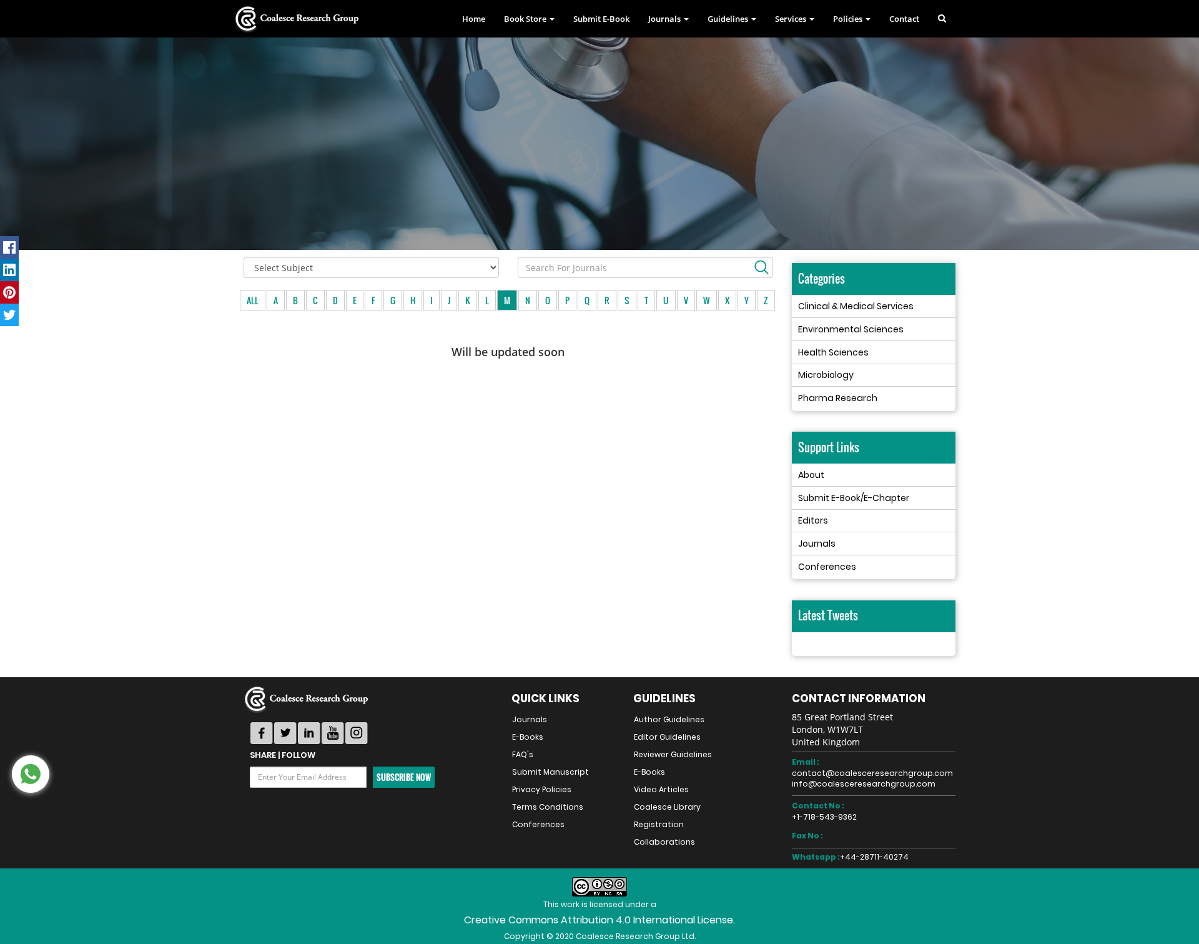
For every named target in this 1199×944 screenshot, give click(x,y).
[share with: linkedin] (9, 270)
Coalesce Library (667, 807)
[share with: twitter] (9, 315)
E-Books (527, 737)
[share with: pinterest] (9, 292)
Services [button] (791, 18)
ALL (253, 300)
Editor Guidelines (667, 737)
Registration (659, 824)
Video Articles (661, 789)
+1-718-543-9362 (824, 817)
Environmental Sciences (851, 329)
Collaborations (664, 842)
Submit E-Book (601, 18)
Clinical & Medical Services (856, 306)
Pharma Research (837, 398)
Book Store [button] (526, 18)
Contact (904, 18)
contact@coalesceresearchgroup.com (872, 773)
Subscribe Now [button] (404, 777)
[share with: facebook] (9, 247)
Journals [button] (665, 18)
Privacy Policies (541, 789)
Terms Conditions (547, 807)
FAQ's (522, 754)
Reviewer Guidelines (673, 754)
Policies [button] (848, 18)
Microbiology (826, 375)
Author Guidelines (669, 719)
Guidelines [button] (729, 18)
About (811, 475)
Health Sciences (833, 352)
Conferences (827, 566)
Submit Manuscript (550, 772)
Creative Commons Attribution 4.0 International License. (599, 920)
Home (473, 18)
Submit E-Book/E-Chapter (853, 498)
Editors (813, 520)
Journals (817, 543)
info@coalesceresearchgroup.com (863, 783)
